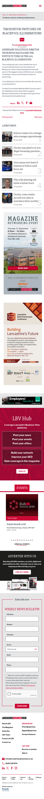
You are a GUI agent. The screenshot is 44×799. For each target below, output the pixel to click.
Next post (38, 117)
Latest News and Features (17, 15)
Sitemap (38, 777)
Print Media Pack (28, 727)
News (22, 39)
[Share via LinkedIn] (18, 102)
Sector (9, 645)
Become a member (29, 749)
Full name (10, 614)
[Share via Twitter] (22, 102)
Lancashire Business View (23, 45)
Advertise (6, 731)
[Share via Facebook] (26, 102)
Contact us (6, 742)
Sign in (24, 753)
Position (9, 624)
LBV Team (6, 735)
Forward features (29, 734)
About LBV (6, 724)
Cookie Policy (13, 778)
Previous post (7, 117)
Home (4, 15)
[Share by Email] (31, 103)
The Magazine (7, 727)
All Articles (31, 778)
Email (9, 655)
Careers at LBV (8, 739)
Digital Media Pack (29, 731)
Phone (9, 665)
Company (10, 634)
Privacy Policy (4, 778)
